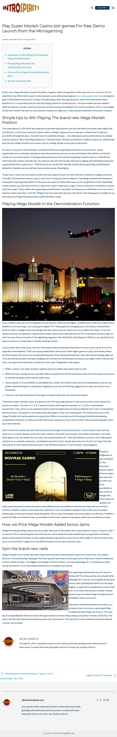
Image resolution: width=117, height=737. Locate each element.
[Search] (92, 8)
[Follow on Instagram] (100, 700)
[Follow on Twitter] (104, 700)
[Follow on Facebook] (97, 700)
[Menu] (113, 7)
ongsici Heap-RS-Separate (99, 675)
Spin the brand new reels (19, 80)
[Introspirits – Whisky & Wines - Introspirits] (21, 8)
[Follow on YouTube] (107, 700)
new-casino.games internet (89, 95)
